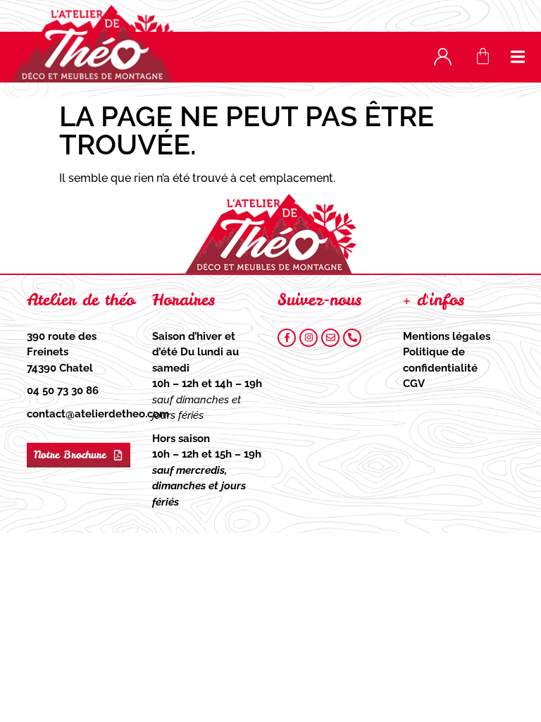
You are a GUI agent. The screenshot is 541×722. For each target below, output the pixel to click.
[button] (518, 56)
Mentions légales (446, 336)
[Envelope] (330, 338)
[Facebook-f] (287, 338)
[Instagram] (308, 338)
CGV (414, 383)
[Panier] (483, 56)
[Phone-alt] (352, 338)
